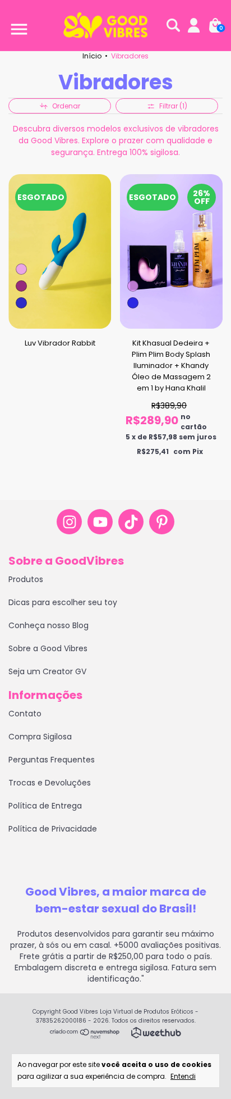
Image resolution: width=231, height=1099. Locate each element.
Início (91, 56)
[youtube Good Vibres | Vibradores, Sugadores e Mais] (100, 521)
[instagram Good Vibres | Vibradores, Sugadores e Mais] (69, 521)
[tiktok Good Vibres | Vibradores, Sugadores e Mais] (131, 521)
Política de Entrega (45, 805)
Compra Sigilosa (40, 736)
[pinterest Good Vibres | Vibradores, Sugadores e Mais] (161, 521)
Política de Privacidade (52, 828)
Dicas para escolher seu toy (62, 602)
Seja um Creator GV (47, 671)
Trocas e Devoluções (49, 782)
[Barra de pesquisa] (173, 26)
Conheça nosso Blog (48, 625)
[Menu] (17, 26)
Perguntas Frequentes (51, 759)
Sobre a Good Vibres (47, 648)
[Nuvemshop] (85, 1036)
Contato (24, 713)
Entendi (183, 1075)
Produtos (25, 579)
